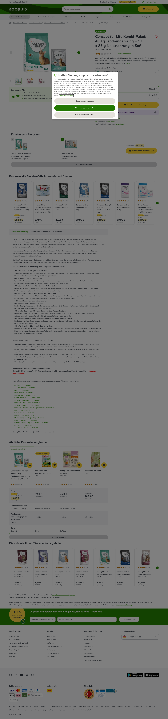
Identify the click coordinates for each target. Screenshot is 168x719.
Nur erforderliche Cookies (84, 115)
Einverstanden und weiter (84, 108)
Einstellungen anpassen (85, 101)
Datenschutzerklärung (66, 95)
